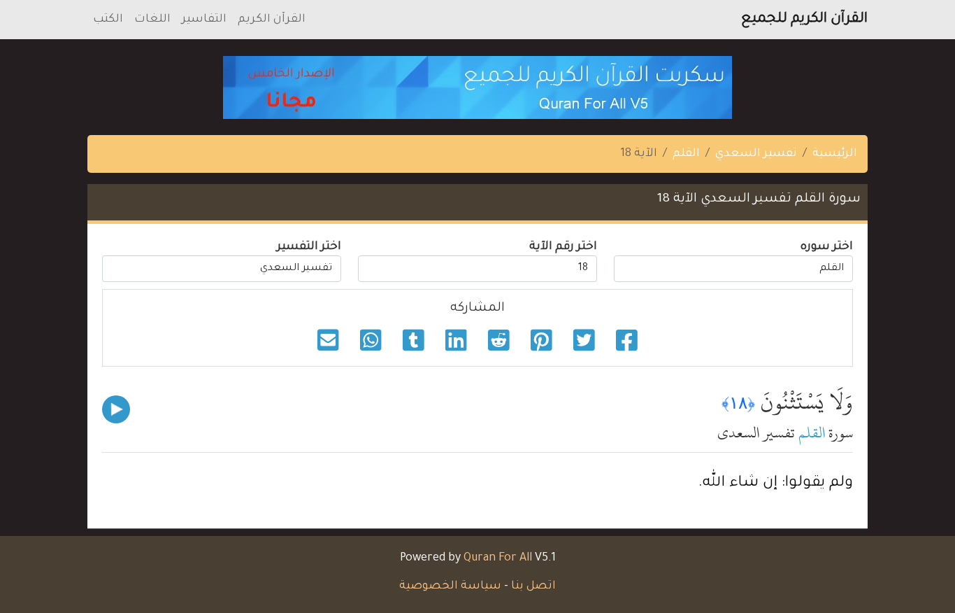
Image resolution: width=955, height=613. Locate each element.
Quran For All (498, 558)
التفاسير (204, 19)
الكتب (108, 19)
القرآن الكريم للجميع (804, 19)
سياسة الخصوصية (450, 586)
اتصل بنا (533, 586)
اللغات (152, 19)
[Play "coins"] (116, 409)
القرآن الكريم (272, 19)
